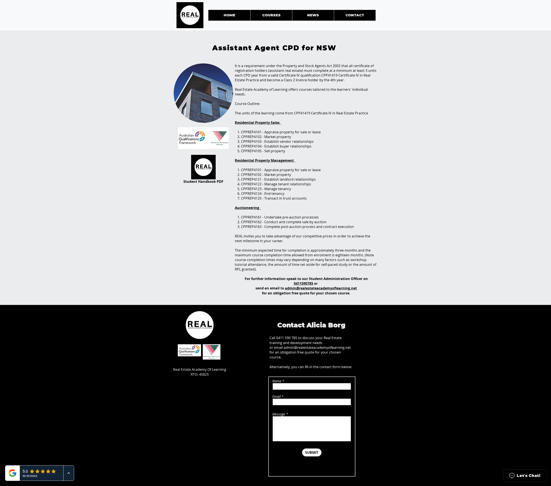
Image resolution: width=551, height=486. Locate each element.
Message (278, 414)
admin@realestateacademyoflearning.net (321, 288)
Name (276, 381)
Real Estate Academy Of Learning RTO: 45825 (199, 372)
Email (276, 396)
